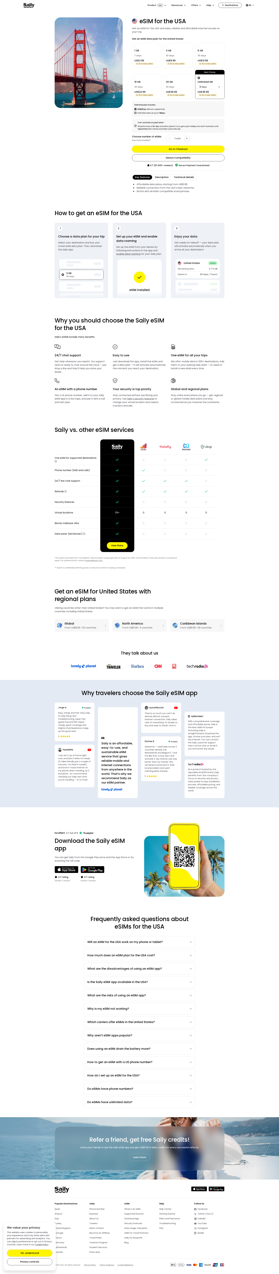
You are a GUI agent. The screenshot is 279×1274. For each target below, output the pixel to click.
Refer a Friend (96, 1228)
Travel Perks (96, 1237)
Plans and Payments (169, 1218)
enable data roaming (128, 254)
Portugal (59, 1232)
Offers (194, 5)
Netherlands (61, 1247)
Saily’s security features (140, 398)
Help (208, 5)
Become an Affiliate (100, 1232)
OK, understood (29, 1253)
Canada (59, 1252)
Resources (177, 5)
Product (155, 5)
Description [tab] (162, 177)
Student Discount (98, 1247)
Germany (59, 1242)
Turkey (58, 1223)
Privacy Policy (90, 1265)
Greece (58, 1213)
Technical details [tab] (184, 177)
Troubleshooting (167, 1223)
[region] (140, 495)
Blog (126, 1242)
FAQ (161, 1228)
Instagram (204, 1228)
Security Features (133, 1223)
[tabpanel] (178, 188)
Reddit (204, 1233)
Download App (131, 1218)
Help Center (165, 1209)
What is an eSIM (132, 1209)
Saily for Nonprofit (133, 1237)
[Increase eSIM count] (186, 138)
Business (94, 1213)
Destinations (231, 5)
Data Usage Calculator (135, 1228)
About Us (94, 1218)
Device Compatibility (178, 157)
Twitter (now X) (204, 1213)
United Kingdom (63, 1228)
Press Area (95, 1252)
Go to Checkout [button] (178, 149)
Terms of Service (107, 1265)
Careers (94, 1223)
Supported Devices (134, 1213)
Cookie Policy (41, 1244)
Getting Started (167, 1213)
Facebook (204, 1209)
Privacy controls (29, 1261)
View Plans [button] (117, 545)
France (58, 1237)
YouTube (204, 1223)
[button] (56, 461)
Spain (57, 1209)
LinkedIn (204, 1218)
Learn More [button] (139, 1157)
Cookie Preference (125, 1265)
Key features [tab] (142, 177)
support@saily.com (94, 560)
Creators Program (99, 1242)
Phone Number (97, 1209)
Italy (57, 1218)
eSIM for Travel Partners (136, 1232)
